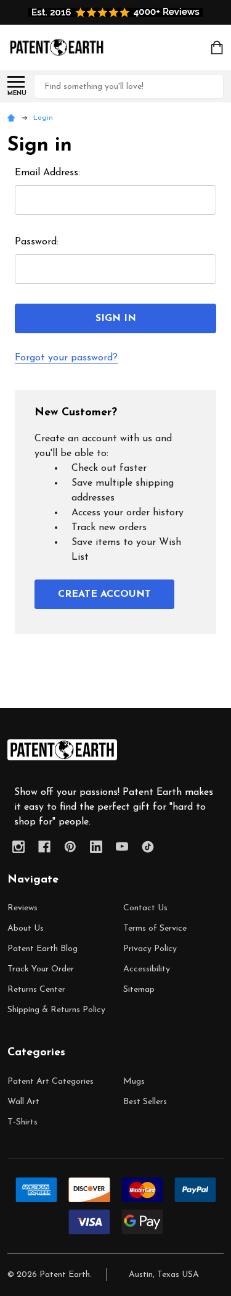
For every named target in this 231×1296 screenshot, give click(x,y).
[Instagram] (18, 847)
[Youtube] (122, 847)
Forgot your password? (66, 358)
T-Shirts (22, 1122)
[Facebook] (44, 847)
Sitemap (139, 989)
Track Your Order (40, 969)
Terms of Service (155, 928)
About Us (25, 928)
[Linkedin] (96, 847)
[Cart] (218, 47)
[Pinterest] (70, 847)
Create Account (104, 594)
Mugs (134, 1081)
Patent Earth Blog (42, 948)
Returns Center (36, 989)
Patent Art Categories (50, 1081)
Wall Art (23, 1102)
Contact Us (145, 908)
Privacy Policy (150, 948)
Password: (37, 242)
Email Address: (47, 173)
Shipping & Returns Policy (56, 1010)
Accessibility (146, 969)
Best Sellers (145, 1102)
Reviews (22, 908)
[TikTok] (148, 847)
